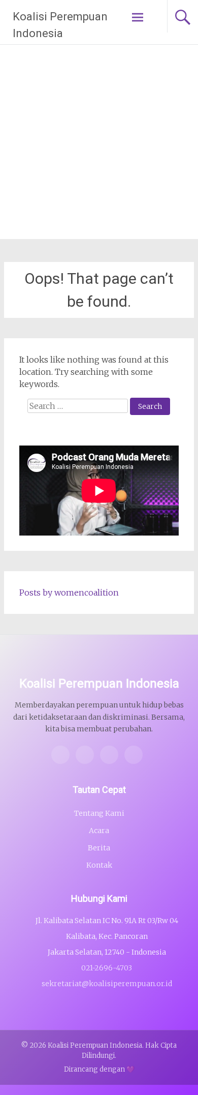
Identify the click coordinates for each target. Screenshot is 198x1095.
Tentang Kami (99, 813)
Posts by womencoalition (69, 592)
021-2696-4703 (106, 967)
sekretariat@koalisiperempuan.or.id (107, 983)
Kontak (99, 865)
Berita (99, 847)
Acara (99, 830)
